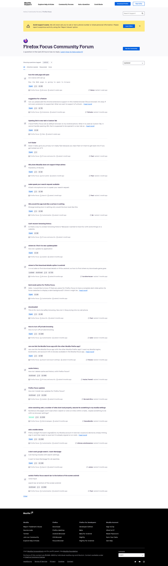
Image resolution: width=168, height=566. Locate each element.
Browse (44, 90)
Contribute (98, 4)
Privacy (53, 561)
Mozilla (28, 513)
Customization (46, 215)
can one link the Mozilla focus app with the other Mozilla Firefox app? (54, 346)
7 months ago (103, 276)
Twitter (26, 534)
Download (56, 527)
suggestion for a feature (37, 99)
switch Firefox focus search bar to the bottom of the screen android (53, 476)
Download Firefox (122, 4)
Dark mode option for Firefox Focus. (41, 285)
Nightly (82, 537)
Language (121, 551)
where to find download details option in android (46, 265)
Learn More (129, 26)
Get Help (109, 541)
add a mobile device (35, 430)
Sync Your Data (112, 537)
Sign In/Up (138, 4)
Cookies (61, 561)
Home (25, 12)
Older (25, 496)
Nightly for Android (86, 541)
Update (44, 257)
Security (45, 318)
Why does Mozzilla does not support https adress (46, 165)
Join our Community (31, 537)
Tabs (43, 134)
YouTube (139, 561)
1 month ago (103, 156)
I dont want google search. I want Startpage (44, 452)
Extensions (45, 112)
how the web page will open (38, 75)
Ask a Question (84, 4)
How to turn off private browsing (40, 327)
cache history (33, 368)
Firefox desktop (58, 530)
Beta (81, 530)
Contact (70, 561)
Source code (28, 530)
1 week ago (103, 90)
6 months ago (102, 491)
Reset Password (112, 534)
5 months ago (102, 443)
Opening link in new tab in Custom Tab (42, 121)
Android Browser (58, 534)
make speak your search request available (43, 184)
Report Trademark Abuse (32, 527)
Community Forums (66, 4)
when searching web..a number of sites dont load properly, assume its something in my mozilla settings (67, 408)
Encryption (45, 176)
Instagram (144, 561)
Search (142, 13)
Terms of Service (41, 561)
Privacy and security (49, 156)
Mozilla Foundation (70, 551)
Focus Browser (58, 541)
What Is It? (110, 530)
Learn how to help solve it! (71, 52)
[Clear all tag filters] (51, 62)
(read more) (88, 104)
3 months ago (102, 112)
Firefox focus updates (36, 388)
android (46, 62)
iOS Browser (57, 537)
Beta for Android (85, 534)
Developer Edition (86, 527)
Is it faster (32, 143)
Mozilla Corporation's (35, 551)
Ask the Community (131, 48)
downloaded (33, 307)
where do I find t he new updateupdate (42, 246)
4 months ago (102, 421)
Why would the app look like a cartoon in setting (46, 204)
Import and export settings (51, 360)
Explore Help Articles (46, 4)
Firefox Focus (34, 90)
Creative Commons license (35, 557)
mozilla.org (27, 561)
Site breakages (47, 421)
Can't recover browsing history (39, 224)
